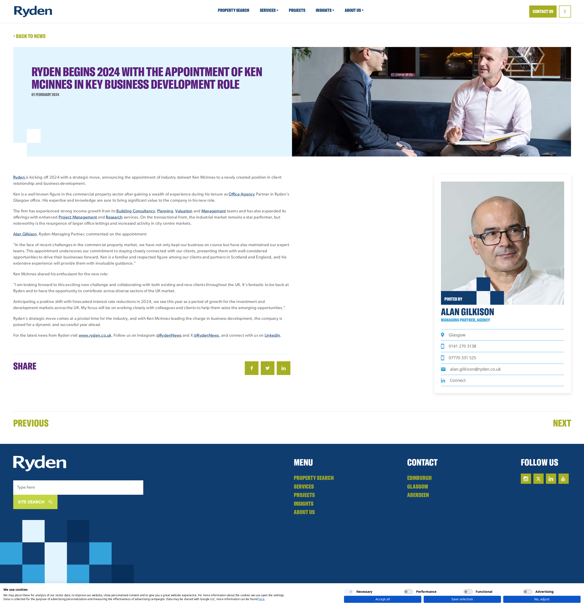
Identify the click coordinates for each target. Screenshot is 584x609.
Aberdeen (418, 494)
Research (114, 218)
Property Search (234, 10)
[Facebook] (251, 368)
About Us (353, 10)
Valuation (183, 211)
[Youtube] (563, 479)
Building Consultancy (135, 211)
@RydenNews (169, 336)
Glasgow (417, 486)
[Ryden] (33, 11)
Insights (324, 10)
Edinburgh (419, 477)
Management (213, 211)
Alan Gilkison (25, 234)
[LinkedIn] (283, 368)
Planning (165, 211)
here (261, 599)
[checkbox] (348, 591)
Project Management (78, 218)
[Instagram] (526, 479)
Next (562, 423)
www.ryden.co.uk (95, 336)
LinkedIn (272, 336)
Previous (31, 423)
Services (268, 10)
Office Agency (242, 195)
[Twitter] (267, 368)
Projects (297, 10)
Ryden (19, 178)
